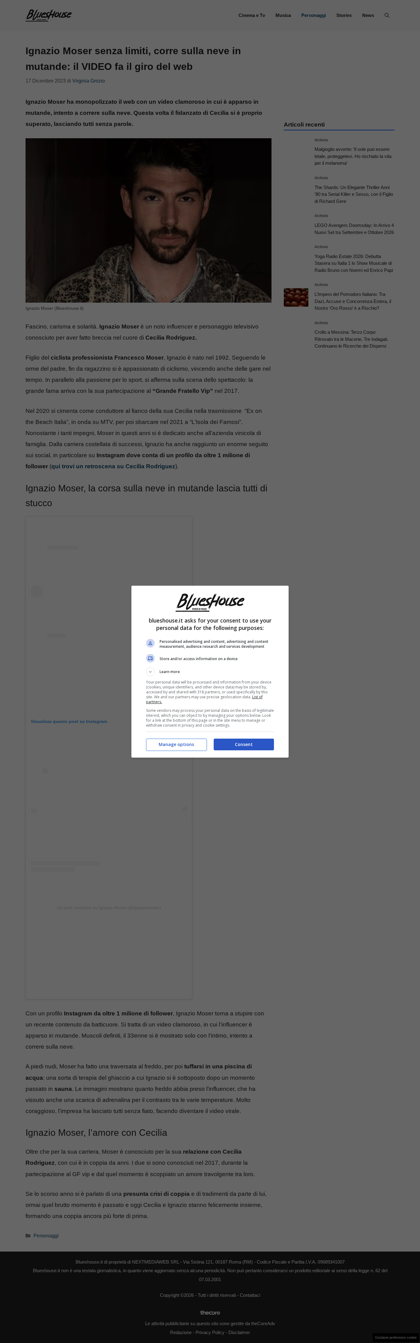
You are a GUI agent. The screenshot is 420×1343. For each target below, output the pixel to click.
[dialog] (210, 672)
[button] (210, 671)
